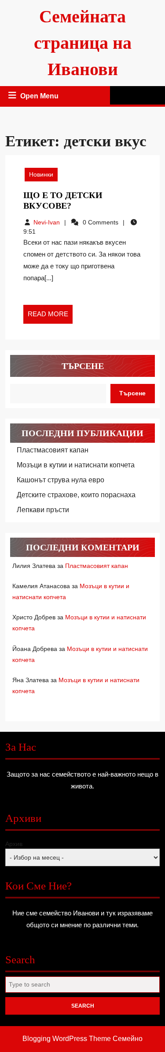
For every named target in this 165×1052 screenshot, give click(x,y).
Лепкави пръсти (43, 509)
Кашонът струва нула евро (60, 480)
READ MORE (50, 317)
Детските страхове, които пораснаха (76, 495)
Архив (13, 843)
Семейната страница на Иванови (83, 43)
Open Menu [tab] (40, 97)
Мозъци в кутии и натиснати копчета (76, 465)
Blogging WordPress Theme (66, 1038)
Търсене (83, 366)
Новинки (41, 174)
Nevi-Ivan (46, 222)
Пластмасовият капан (52, 450)
